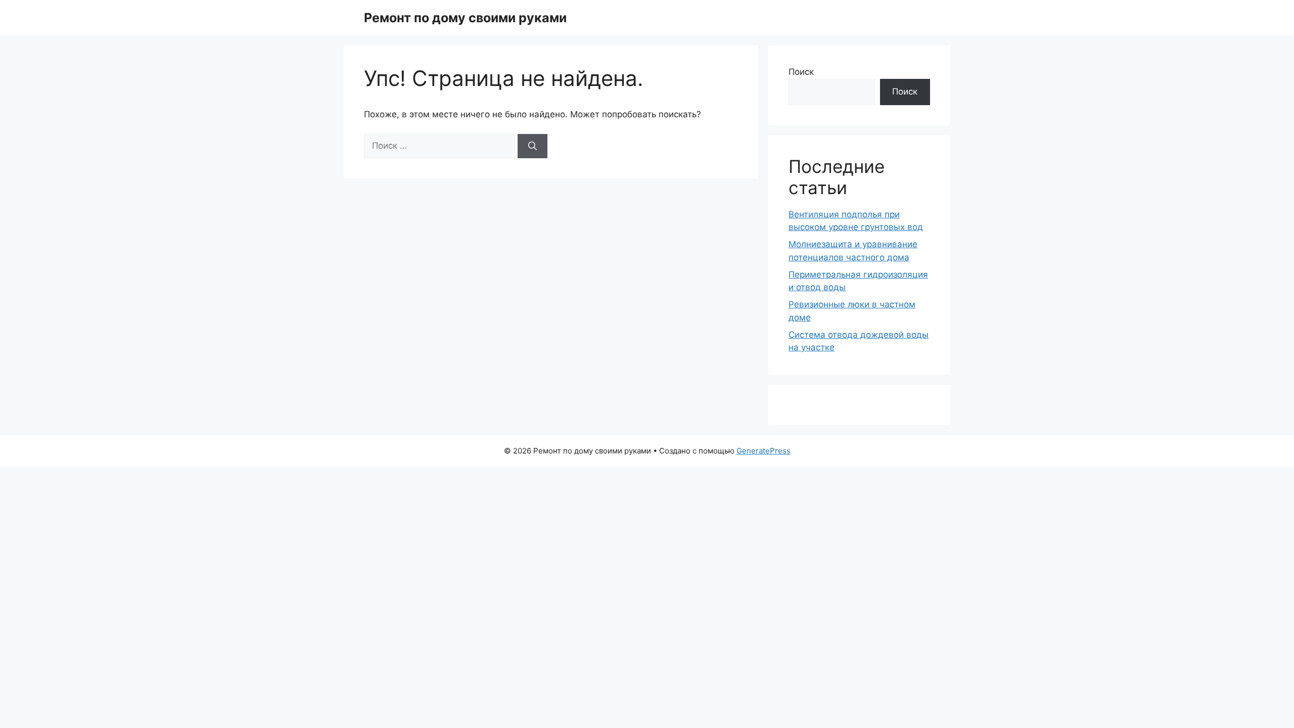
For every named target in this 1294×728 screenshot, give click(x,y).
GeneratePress (763, 451)
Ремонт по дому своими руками (465, 17)
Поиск (801, 72)
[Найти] (532, 146)
